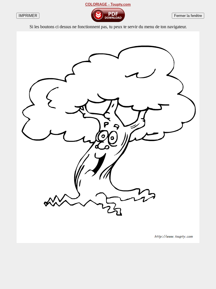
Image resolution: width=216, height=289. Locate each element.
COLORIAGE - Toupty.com (108, 4)
